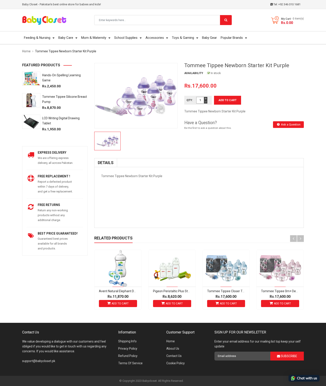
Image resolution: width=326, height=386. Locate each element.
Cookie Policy (175, 363)
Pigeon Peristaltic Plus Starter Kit (176, 291)
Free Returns (49, 205)
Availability (193, 73)
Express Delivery (52, 152)
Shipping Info (127, 341)
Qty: (190, 100)
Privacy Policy (127, 348)
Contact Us (174, 356)
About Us (172, 348)
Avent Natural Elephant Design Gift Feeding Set (132, 291)
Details (106, 162)
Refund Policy (127, 356)
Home (170, 341)
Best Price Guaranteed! (58, 233)
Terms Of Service (130, 363)
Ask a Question (290, 124)
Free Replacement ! (54, 176)
